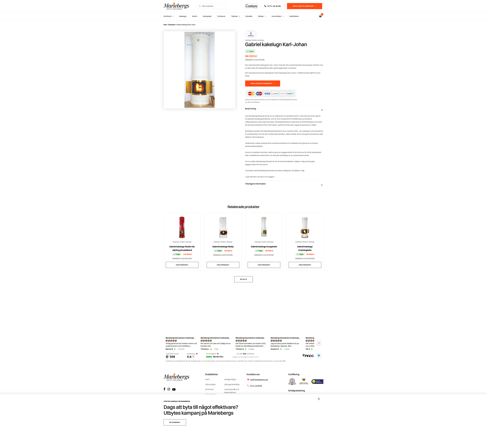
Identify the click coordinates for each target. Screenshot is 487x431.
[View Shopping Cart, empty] (320, 16)
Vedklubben (294, 16)
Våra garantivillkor (232, 384)
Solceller (249, 16)
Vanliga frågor (230, 379)
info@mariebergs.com (259, 379)
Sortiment (167, 16)
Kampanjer (207, 16)
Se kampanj (174, 422)
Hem (165, 25)
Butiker (261, 16)
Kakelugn (182, 16)
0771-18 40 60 (256, 386)
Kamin (194, 16)
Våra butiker (210, 384)
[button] (274, 6)
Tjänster (234, 16)
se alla (243, 279)
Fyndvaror (221, 16)
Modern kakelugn (258, 40)
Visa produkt (182, 265)
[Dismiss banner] (318, 398)
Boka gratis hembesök (303, 6)
